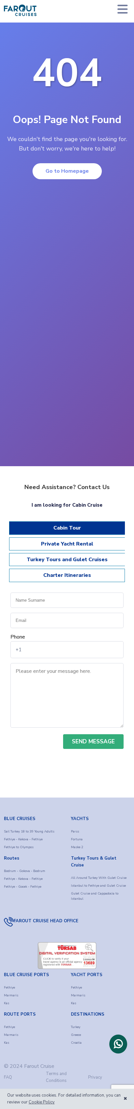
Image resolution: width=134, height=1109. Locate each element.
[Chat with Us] (118, 1044)
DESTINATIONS (87, 1014)
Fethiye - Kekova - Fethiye (23, 839)
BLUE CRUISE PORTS (26, 975)
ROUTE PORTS (20, 1014)
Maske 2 (77, 847)
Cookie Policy (42, 1102)
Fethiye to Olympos (19, 847)
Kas (6, 1003)
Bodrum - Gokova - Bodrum (24, 871)
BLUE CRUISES (19, 819)
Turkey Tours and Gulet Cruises (67, 559)
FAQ (8, 1077)
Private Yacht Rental (67, 543)
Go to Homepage (67, 171)
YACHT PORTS (86, 975)
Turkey (75, 1027)
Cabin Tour (67, 527)
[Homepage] (20, 10)
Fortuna (77, 839)
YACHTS (80, 819)
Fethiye (9, 987)
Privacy (95, 1077)
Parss (75, 831)
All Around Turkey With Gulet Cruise (99, 878)
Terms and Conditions (56, 1077)
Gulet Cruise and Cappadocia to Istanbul (94, 896)
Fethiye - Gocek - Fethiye (22, 886)
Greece (76, 1035)
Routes (11, 858)
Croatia (76, 1042)
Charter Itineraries (67, 575)
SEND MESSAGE (93, 741)
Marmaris (11, 995)
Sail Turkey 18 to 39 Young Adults (29, 831)
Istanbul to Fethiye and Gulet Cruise (98, 885)
